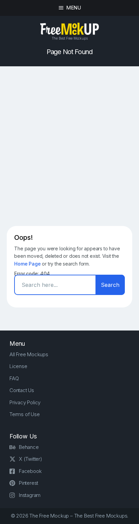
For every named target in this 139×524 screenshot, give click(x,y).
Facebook (30, 471)
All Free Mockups (28, 354)
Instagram (29, 495)
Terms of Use (24, 414)
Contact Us (21, 390)
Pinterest (28, 483)
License (18, 366)
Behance (29, 447)
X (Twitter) (30, 459)
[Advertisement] (69, 146)
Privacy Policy (24, 402)
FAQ (14, 378)
